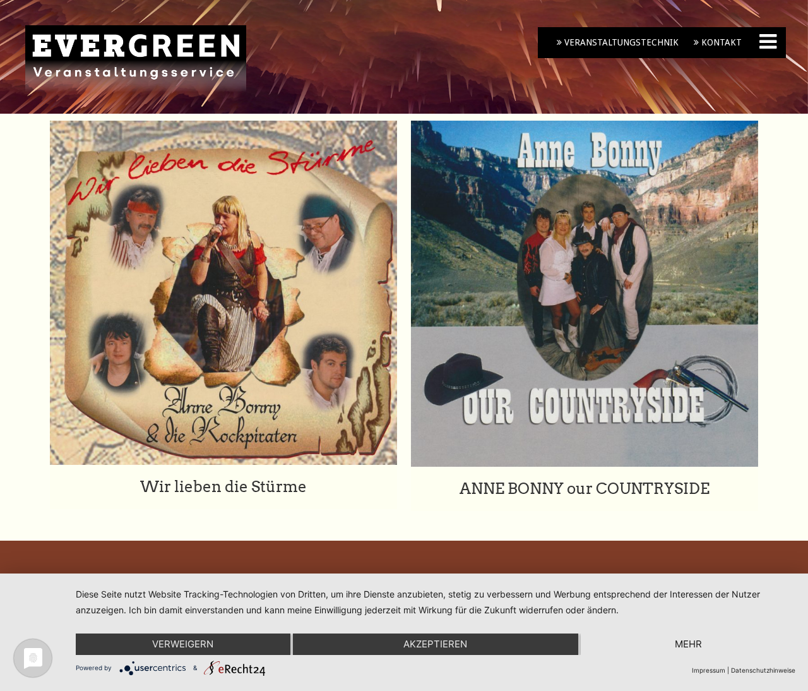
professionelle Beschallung (355, 635)
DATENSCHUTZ (550, 645)
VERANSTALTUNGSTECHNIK (620, 42)
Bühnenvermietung (338, 619)
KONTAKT (720, 42)
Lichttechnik (323, 651)
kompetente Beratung (345, 667)
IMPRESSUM (545, 619)
